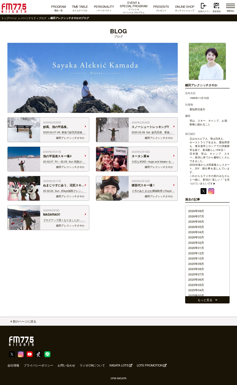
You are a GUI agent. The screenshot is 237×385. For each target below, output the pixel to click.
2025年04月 (196, 290)
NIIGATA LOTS (118, 365)
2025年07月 (196, 274)
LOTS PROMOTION (150, 365)
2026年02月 (196, 242)
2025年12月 (196, 253)
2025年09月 (196, 264)
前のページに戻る (24, 321)
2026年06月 (196, 221)
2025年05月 (196, 285)
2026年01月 (196, 248)
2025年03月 (196, 295)
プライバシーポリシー (38, 365)
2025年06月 (196, 279)
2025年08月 (196, 269)
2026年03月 (196, 237)
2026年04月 (196, 232)
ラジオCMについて (92, 365)
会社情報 (13, 365)
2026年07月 (196, 216)
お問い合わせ (66, 365)
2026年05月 (196, 227)
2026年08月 (196, 211)
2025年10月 (196, 258)
